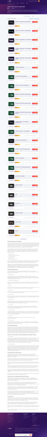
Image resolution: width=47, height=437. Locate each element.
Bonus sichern (35, 48)
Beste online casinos (10, 415)
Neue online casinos (10, 416)
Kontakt (33, 421)
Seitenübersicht (34, 422)
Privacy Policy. (25, 435)
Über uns (33, 415)
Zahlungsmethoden (10, 421)
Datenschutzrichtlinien (34, 416)
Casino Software (9, 422)
